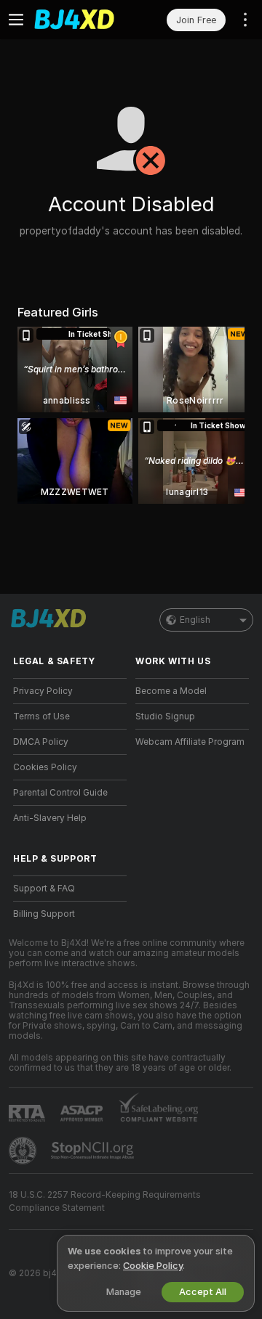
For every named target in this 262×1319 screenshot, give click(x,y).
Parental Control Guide (60, 793)
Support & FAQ (44, 888)
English (195, 620)
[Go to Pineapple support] (24, 1150)
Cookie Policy (153, 1265)
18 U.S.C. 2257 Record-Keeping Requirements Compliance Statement (105, 1201)
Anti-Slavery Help (50, 818)
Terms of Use (41, 716)
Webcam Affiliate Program (190, 742)
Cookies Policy (45, 767)
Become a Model (171, 691)
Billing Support (44, 914)
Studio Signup (165, 716)
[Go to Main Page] (81, 19)
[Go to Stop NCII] (94, 1150)
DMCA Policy (40, 742)
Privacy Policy (43, 691)
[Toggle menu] (16, 19)
